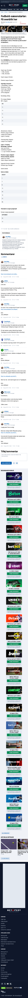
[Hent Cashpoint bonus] (14, 636)
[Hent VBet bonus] (14, 565)
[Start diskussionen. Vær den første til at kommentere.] (14, 457)
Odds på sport (4, 921)
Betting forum (4, 952)
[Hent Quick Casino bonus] (14, 476)
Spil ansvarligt (5, 1)
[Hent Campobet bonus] (14, 511)
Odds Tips (3, 919)
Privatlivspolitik (4, 976)
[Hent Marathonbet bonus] (14, 781)
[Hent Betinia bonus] (14, 494)
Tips (14, 9)
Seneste (4, 257)
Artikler (6, 12)
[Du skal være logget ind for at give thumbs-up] (2, 229)
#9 (1, 419)
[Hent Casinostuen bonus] (14, 671)
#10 (2, 446)
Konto (25, 5)
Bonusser (10, 9)
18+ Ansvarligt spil (17, 995)
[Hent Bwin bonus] (14, 653)
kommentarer (23, 23)
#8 (1, 407)
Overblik (12, 228)
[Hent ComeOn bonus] (14, 690)
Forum (21, 9)
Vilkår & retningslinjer (6, 974)
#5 (1, 345)
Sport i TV (3, 927)
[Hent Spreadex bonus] (14, 762)
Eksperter (3, 925)
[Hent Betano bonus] (14, 618)
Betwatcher (4, 954)
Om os (2, 970)
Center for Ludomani (6, 930)
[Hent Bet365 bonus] (14, 546)
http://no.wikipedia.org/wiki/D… (9, 376)
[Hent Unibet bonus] (14, 601)
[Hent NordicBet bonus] (14, 798)
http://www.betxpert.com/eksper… (9, 309)
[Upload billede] (17, 463)
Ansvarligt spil (4, 962)
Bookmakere (4, 9)
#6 (1, 363)
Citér (18, 277)
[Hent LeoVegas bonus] (14, 744)
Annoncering (4, 972)
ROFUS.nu (14, 1)
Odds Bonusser (4, 937)
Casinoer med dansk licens (7, 944)
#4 (1, 335)
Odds (18, 9)
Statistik (3, 956)
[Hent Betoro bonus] (14, 529)
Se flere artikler (5, 858)
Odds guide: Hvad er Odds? (7, 960)
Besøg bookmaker (14, 484)
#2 (1, 299)
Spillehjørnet (16, 228)
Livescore (3, 958)
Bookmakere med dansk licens (8, 942)
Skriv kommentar (6, 463)
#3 (1, 317)
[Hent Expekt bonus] (14, 708)
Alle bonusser (5, 833)
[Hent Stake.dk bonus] (14, 583)
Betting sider (4, 935)
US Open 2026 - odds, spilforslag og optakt (6, 851)
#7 (1, 388)
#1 (1, 276)
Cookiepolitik (4, 978)
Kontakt (3, 968)
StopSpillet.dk (7, 2)
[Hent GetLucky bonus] (14, 725)
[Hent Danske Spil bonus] (14, 817)
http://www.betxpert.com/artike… (9, 274)
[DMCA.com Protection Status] (7, 988)
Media (25, 9)
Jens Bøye (8, 22)
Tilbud (2, 946)
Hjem (2, 12)
